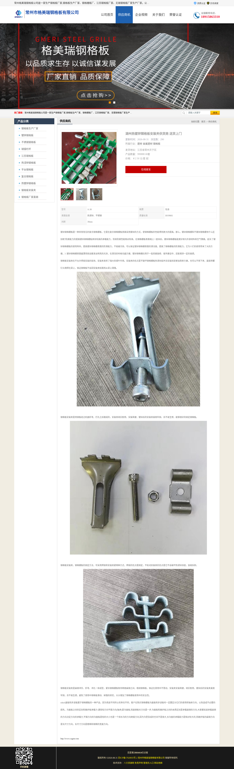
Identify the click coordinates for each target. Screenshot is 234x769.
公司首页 (107, 14)
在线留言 (146, 169)
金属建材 (147, 143)
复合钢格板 (27, 176)
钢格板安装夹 (28, 190)
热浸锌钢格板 (28, 162)
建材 (139, 143)
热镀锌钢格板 (28, 183)
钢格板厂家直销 (29, 197)
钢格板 (156, 143)
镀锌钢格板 (27, 135)
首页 (203, 122)
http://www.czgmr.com (69, 738)
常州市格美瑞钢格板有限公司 (151, 758)
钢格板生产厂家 (29, 128)
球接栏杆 (26, 149)
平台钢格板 (27, 169)
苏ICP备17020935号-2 (127, 758)
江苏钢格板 (27, 156)
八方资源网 (129, 763)
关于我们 (158, 14)
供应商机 (124, 14)
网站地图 (158, 763)
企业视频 (141, 14)
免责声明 (139, 763)
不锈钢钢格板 (28, 142)
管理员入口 (148, 763)
